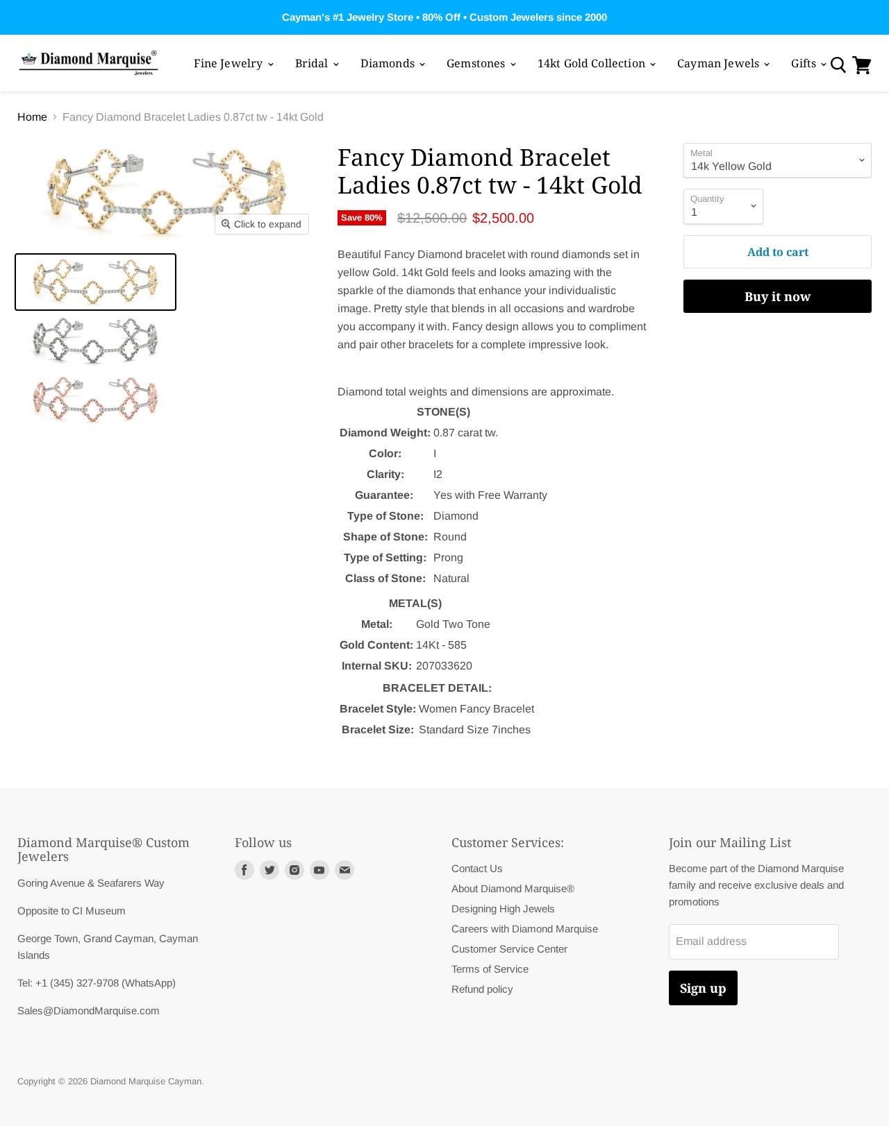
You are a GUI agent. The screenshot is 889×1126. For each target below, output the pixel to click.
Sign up (703, 988)
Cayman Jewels (719, 63)
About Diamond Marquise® (512, 888)
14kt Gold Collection (593, 63)
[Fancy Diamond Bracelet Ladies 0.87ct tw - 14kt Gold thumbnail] (95, 282)
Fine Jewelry (229, 63)
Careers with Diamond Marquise (524, 929)
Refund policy (482, 989)
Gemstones (477, 63)
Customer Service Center (509, 949)
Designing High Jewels (503, 908)
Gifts (805, 63)
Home (32, 117)
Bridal (313, 63)
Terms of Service (490, 969)
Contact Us (477, 868)
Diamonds (388, 63)
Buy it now (778, 296)
